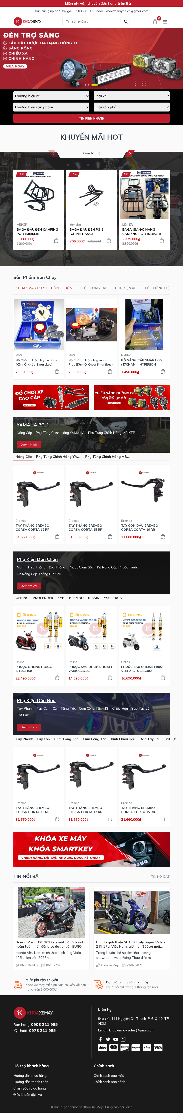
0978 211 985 (42, 1030)
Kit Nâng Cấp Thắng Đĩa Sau (39, 574)
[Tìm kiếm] (126, 21)
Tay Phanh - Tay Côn (33, 708)
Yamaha (75, 224)
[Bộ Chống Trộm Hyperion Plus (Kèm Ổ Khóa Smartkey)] (91, 324)
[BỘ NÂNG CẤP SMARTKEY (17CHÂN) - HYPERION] (144, 324)
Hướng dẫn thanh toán (30, 1082)
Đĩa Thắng (57, 567)
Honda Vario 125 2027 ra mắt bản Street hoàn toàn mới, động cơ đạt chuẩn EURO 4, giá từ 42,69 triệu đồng (50, 944)
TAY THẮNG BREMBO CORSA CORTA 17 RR (85, 810)
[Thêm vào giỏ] (56, 240)
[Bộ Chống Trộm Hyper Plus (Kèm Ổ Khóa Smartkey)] (38, 324)
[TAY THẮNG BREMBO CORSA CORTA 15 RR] (91, 490)
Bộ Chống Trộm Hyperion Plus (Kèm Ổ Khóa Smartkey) (91, 362)
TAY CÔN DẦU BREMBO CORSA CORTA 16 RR (139, 528)
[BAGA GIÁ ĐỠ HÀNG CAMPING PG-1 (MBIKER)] (144, 195)
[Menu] (165, 21)
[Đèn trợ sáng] (132, 397)
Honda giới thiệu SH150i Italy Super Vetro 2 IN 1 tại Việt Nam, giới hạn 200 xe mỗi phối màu (130, 944)
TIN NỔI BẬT (160, 877)
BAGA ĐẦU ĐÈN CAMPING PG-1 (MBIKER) (37, 231)
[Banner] (91, 849)
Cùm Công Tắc (90, 708)
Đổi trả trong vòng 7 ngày (127, 982)
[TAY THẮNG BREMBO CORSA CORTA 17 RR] (91, 772)
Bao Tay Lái (140, 708)
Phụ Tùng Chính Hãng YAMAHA (60, 433)
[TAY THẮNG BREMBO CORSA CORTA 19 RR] (38, 490)
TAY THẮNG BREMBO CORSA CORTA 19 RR (33, 528)
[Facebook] (101, 1039)
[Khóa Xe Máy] (27, 21)
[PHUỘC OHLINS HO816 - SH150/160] (38, 631)
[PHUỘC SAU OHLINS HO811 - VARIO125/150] (91, 631)
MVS (19, 355)
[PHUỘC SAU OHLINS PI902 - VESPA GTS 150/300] (144, 631)
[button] (85, 85)
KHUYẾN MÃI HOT (91, 137)
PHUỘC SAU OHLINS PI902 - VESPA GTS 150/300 (143, 669)
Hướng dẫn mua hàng (30, 1075)
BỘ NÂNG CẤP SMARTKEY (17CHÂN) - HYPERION (141, 362)
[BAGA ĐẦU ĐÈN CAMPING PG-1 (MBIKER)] (39, 195)
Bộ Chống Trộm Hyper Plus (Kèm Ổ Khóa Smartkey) (36, 362)
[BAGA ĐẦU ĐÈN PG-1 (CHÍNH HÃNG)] (91, 195)
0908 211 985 (84, 11)
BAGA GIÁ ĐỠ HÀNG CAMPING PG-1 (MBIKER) (141, 231)
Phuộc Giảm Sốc (81, 567)
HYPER (126, 355)
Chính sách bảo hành (109, 1082)
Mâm (21, 567)
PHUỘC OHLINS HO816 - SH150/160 (35, 669)
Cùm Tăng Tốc (64, 708)
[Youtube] (116, 1039)
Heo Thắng (37, 567)
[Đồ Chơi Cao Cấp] (51, 397)
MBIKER (22, 224)
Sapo (129, 1107)
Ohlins (20, 662)
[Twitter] (108, 1039)
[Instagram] (123, 1039)
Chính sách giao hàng (29, 1088)
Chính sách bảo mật (109, 1075)
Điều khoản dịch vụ (27, 1094)
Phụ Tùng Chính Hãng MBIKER (111, 433)
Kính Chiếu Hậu (116, 708)
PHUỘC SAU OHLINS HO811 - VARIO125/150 (91, 669)
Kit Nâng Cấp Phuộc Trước (117, 567)
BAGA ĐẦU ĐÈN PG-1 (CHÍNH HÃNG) (86, 231)
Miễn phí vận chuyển (42, 980)
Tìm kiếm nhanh (91, 118)
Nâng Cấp (24, 433)
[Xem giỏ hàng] (155, 21)
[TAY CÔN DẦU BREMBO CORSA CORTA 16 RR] (144, 490)
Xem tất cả (92, 153)
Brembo (21, 520)
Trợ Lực (23, 715)
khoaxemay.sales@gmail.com (127, 11)
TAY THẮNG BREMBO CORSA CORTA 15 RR (85, 528)
